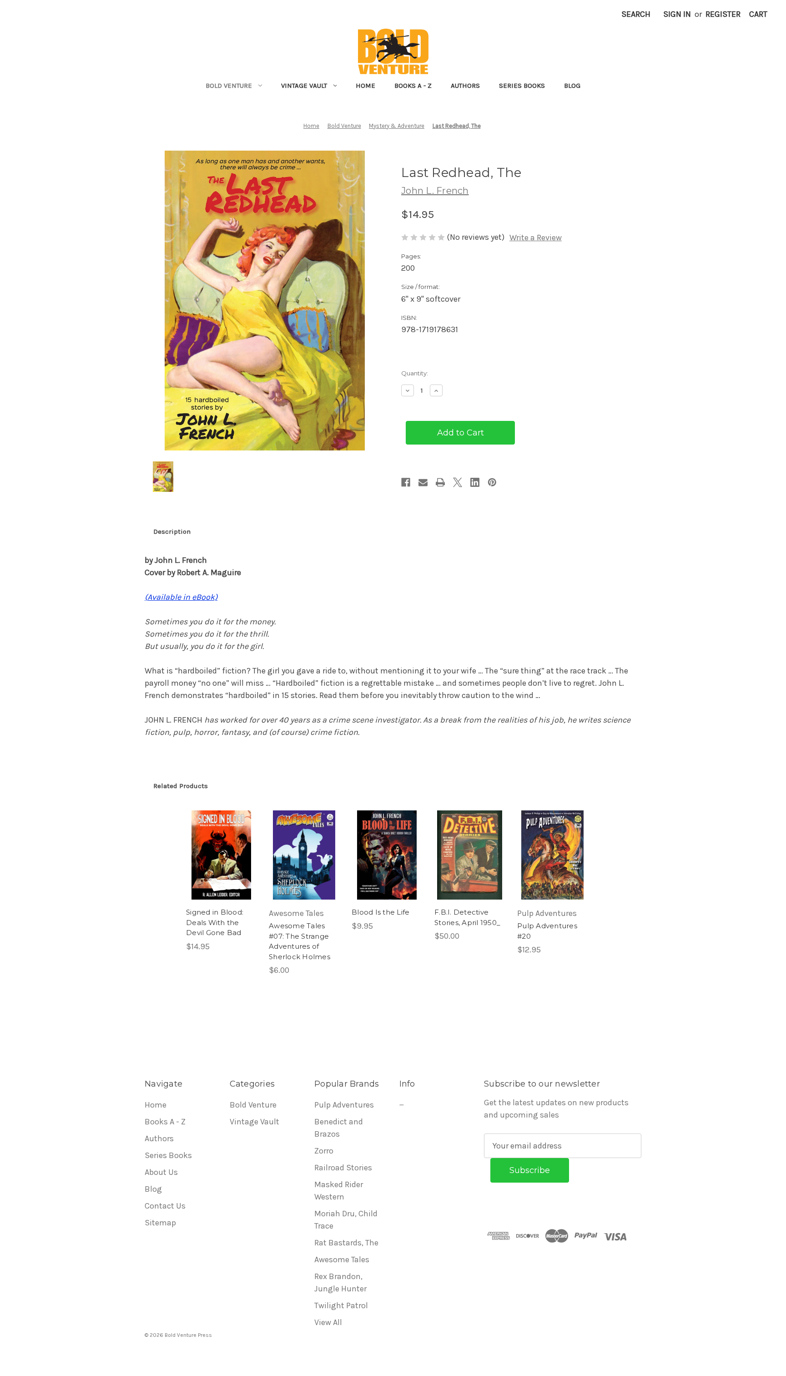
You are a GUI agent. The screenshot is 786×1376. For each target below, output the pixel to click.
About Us (161, 1172)
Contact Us (165, 1206)
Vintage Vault (304, 85)
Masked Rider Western (338, 1190)
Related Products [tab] (180, 786)
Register (723, 14)
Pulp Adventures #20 (547, 931)
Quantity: (414, 373)
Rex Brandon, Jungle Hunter (340, 1282)
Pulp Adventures (344, 1105)
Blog (572, 85)
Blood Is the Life (380, 912)
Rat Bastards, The (346, 1243)
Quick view (220, 845)
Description (172, 531)
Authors (465, 85)
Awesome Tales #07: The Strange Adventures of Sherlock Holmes (299, 941)
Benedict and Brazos (338, 1128)
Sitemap (160, 1223)
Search (635, 14)
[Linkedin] (474, 482)
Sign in (677, 14)
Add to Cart (221, 865)
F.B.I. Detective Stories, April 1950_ (467, 917)
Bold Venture (229, 85)
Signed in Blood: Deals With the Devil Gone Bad (214, 922)
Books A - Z (413, 85)
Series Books (522, 85)
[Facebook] (405, 482)
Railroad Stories (343, 1168)
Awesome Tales (341, 1260)
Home (365, 85)
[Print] (440, 482)
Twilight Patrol (341, 1305)
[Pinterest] (492, 482)
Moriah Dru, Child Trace (346, 1220)
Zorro (323, 1151)
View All (328, 1322)
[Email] (423, 482)
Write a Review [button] (535, 238)
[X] (457, 482)
